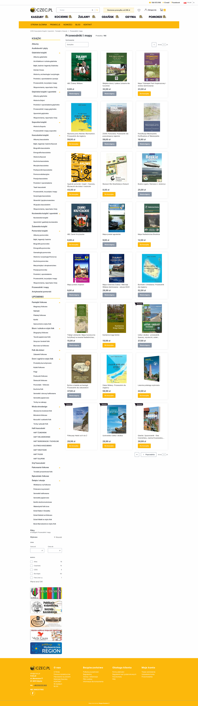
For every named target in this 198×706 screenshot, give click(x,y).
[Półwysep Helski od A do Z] (81, 419)
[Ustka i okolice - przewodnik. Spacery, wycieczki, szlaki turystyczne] (152, 318)
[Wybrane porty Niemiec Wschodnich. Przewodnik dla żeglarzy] (81, 117)
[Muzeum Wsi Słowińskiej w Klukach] (116, 167)
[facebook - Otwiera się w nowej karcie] (32, 693)
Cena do (50, 546)
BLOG (56, 686)
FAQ (114, 679)
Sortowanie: (70, 40)
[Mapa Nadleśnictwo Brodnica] (152, 218)
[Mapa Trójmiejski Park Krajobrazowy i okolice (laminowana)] (152, 67)
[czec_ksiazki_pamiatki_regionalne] (40, 668)
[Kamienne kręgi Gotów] (116, 318)
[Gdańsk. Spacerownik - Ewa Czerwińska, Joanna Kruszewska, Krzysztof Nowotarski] (152, 419)
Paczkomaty (117, 677)
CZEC (36, 569)
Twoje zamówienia (148, 672)
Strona (160, 44)
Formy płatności (118, 672)
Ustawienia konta (148, 674)
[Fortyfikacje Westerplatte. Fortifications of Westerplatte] (152, 117)
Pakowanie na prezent (62, 677)
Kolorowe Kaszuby (60, 679)
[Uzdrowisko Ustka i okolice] (116, 419)
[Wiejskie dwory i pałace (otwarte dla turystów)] (116, 67)
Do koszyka (144, 94)
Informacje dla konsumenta (93, 681)
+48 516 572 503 (40, 685)
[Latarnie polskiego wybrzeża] (152, 369)
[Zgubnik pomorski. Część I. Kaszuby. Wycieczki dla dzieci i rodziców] (81, 167)
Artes (35, 561)
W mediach (58, 684)
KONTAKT (57, 681)
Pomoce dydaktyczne (62, 674)
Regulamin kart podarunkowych (124, 674)
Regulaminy (87, 674)
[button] (97, 10)
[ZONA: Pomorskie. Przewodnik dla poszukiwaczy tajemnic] (117, 117)
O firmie (57, 672)
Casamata (37, 565)
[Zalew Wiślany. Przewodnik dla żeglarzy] (117, 369)
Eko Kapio (37, 573)
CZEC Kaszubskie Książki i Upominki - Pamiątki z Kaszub (48, 31)
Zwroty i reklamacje (90, 677)
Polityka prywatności (91, 672)
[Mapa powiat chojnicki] (81, 268)
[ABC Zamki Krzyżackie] (81, 218)
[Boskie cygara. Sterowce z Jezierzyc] (152, 167)
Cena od (33, 546)
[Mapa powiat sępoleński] (117, 218)
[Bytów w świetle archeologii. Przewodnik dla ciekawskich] (81, 369)
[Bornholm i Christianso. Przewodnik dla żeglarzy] (152, 268)
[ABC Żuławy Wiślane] (81, 67)
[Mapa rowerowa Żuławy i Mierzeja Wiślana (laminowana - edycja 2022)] (116, 268)
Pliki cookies (87, 679)
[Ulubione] (139, 10)
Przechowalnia (147, 677)
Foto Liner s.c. (38, 577)
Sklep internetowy (98, 703)
